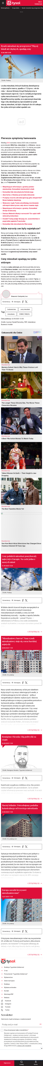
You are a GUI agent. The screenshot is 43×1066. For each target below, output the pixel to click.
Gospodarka (15, 8)
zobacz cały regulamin (24, 1046)
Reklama (6, 998)
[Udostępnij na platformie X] (26, 302)
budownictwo (12, 309)
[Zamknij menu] (3, 3)
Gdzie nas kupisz (9, 981)
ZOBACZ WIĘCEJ (24, 314)
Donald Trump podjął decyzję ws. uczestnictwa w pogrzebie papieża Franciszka (21, 220)
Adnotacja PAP (8, 994)
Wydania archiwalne (10, 987)
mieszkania (11, 314)
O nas (6, 971)
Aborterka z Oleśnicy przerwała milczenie (18, 195)
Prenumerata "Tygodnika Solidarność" (16, 974)
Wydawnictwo (8, 977)
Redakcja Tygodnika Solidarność (14, 967)
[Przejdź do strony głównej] (13, 3)
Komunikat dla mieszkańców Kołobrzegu (18, 192)
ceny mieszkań (25, 309)
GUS (8, 143)
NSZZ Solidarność (38, 3)
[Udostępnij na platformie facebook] (23, 302)
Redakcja (7, 984)
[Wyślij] (40, 1024)
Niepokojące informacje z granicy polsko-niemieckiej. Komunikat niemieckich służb (18, 188)
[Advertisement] (21, 27)
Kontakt (6, 991)
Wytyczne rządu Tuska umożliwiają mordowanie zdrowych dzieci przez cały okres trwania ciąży (21, 204)
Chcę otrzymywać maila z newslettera (16, 1030)
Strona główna (5, 8)
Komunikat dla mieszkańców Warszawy (17, 224)
